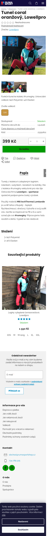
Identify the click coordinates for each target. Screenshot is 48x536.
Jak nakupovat (9, 421)
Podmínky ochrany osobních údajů (19, 437)
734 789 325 (14, 460)
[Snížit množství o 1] (31, 141)
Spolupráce (8, 489)
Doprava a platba (11, 410)
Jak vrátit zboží (10, 414)
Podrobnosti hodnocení (12, 26)
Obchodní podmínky (12, 433)
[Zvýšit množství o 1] (43, 141)
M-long (21, 335)
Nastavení (23, 521)
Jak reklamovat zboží (13, 417)
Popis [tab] (24, 173)
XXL (38, 335)
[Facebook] (5, 468)
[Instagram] (12, 468)
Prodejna (7, 486)
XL (32, 335)
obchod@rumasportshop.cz (22, 455)
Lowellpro (14, 29)
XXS (9, 335)
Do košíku (24, 149)
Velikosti (6, 425)
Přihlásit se (14, 391)
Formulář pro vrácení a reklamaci (18, 429)
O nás (5, 482)
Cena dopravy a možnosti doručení (18, 128)
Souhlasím (23, 529)
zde (3, 515)
